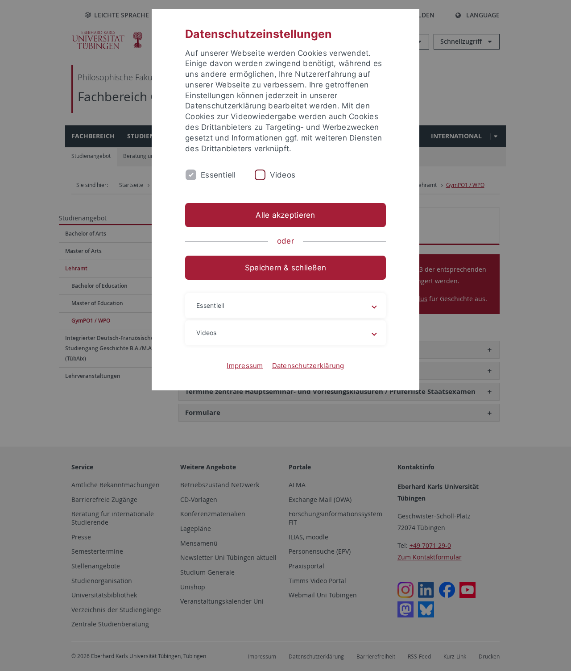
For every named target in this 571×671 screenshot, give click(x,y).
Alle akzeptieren (285, 215)
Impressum (245, 365)
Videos (283, 174)
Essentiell (218, 174)
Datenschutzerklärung (308, 365)
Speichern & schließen (285, 267)
